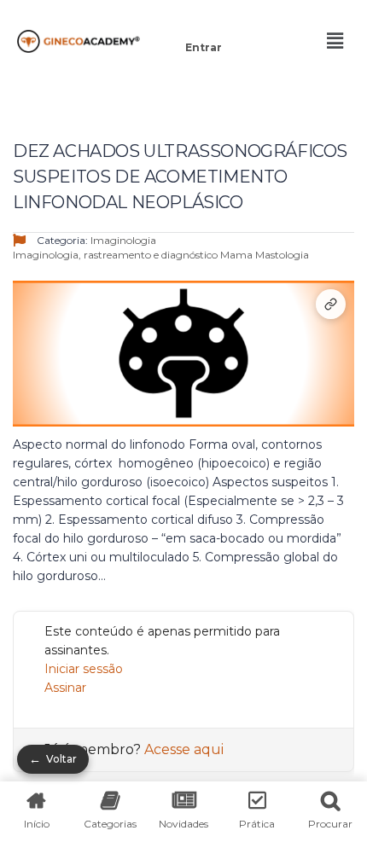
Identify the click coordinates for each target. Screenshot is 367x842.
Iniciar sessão (83, 669)
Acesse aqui (184, 749)
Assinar (65, 687)
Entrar (203, 47)
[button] (203, 23)
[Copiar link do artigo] (331, 304)
